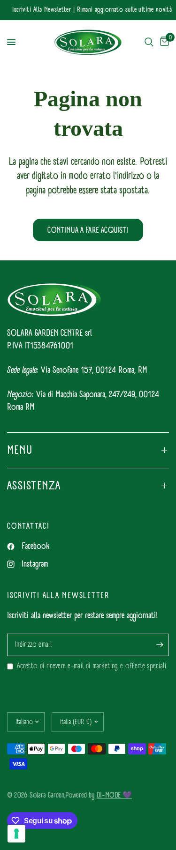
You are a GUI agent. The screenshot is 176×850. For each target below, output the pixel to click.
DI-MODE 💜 (114, 795)
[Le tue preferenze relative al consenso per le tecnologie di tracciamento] (16, 834)
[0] (163, 42)
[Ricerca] (149, 42)
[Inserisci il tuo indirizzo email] (159, 645)
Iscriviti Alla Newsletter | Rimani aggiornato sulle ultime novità (91, 10)
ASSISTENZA (34, 486)
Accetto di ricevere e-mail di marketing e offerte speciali (91, 666)
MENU (19, 450)
